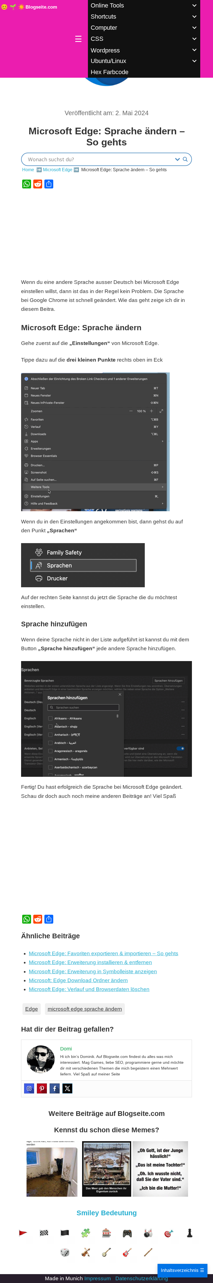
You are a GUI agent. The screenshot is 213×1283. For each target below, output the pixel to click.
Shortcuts (103, 16)
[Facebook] (55, 1088)
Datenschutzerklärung (141, 1278)
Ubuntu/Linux (108, 60)
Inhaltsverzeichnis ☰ (182, 1270)
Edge (31, 1009)
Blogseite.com (41, 7)
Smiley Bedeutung (107, 1213)
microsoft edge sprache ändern (85, 1009)
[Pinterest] (42, 1088)
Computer (104, 27)
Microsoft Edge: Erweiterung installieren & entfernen (90, 962)
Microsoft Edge (57, 169)
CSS (97, 38)
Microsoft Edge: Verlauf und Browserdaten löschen (89, 989)
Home (28, 169)
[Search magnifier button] (185, 159)
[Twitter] (67, 1088)
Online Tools (107, 5)
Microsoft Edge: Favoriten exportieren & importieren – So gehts (103, 953)
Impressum (97, 1278)
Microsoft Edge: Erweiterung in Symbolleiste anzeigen (93, 971)
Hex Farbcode (109, 72)
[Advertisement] (106, 233)
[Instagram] (29, 1088)
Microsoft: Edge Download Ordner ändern (78, 980)
